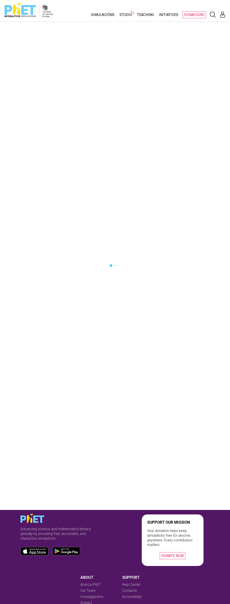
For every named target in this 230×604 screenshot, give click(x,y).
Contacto (129, 590)
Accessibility (132, 597)
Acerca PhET (90, 584)
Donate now (172, 556)
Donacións (194, 15)
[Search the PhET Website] (212, 14)
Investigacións (91, 597)
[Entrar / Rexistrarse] (222, 14)
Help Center (131, 584)
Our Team (88, 590)
